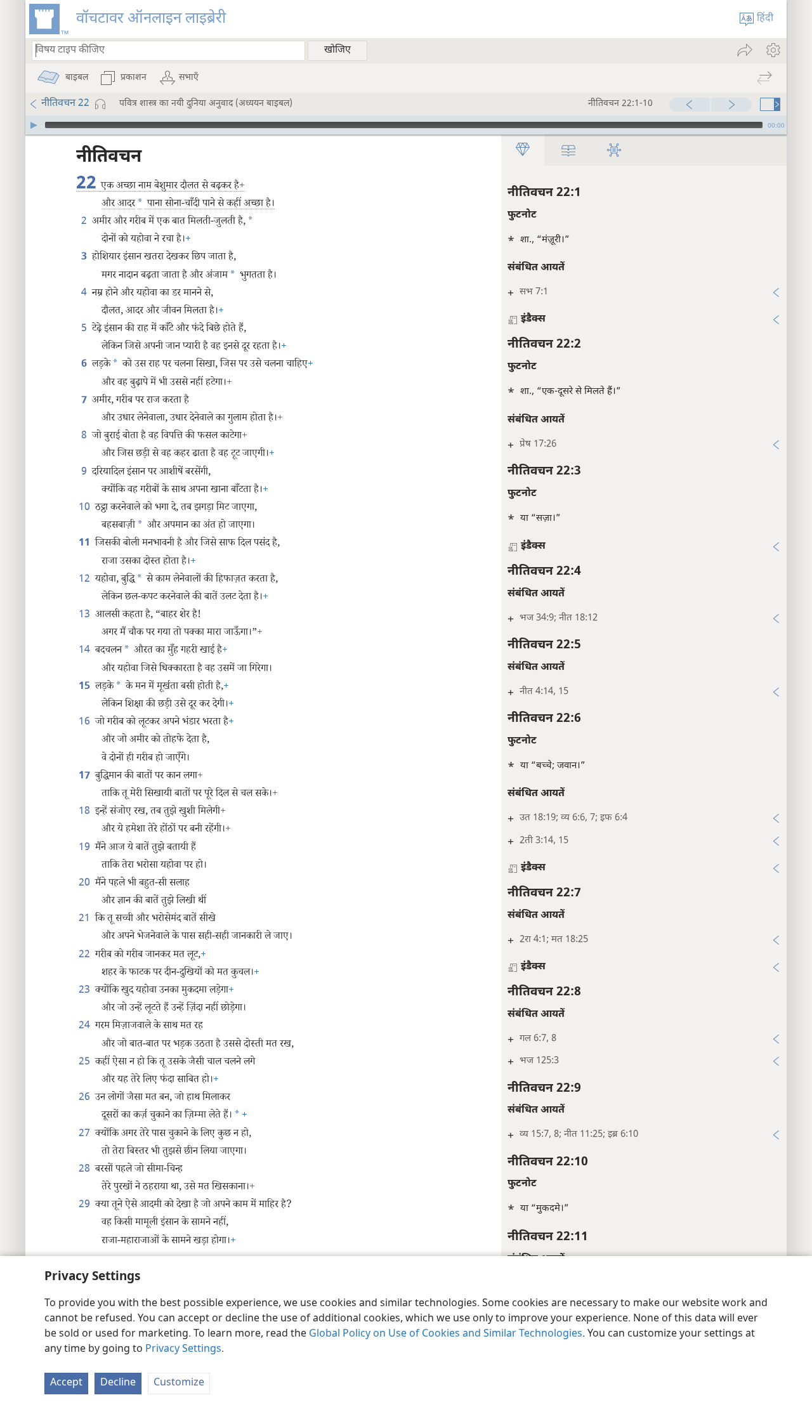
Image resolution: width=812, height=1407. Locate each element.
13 (86, 615)
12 (86, 579)
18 (86, 811)
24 (86, 1026)
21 (86, 919)
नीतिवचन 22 (65, 103)
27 (86, 1134)
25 (86, 1062)
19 (86, 847)
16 (86, 722)
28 (86, 1169)
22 (86, 955)
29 (86, 1205)
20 (86, 883)
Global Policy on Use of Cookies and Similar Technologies (445, 1334)
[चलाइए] (34, 125)
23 (86, 990)
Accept (66, 1383)
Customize (179, 1383)
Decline (118, 1383)
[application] (406, 124)
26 (86, 1097)
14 (86, 650)
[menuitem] (772, 50)
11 (86, 543)
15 (86, 686)
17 (86, 776)
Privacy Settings (183, 1349)
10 (86, 507)
